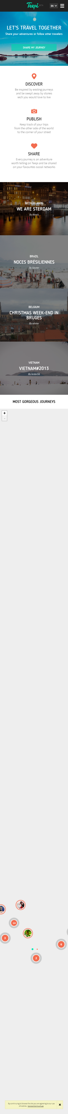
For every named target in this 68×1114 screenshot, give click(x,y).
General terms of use (36, 1106)
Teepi (34, 6)
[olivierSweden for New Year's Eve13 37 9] (21, 905)
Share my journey (34, 47)
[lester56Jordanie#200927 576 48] (28, 933)
